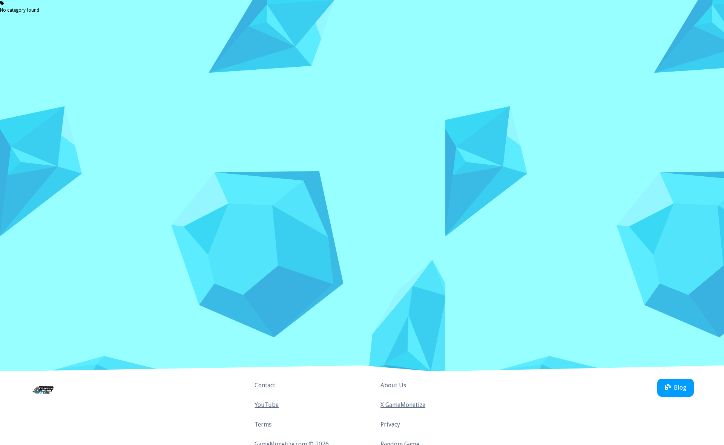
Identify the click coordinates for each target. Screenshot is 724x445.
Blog (680, 387)
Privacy (390, 424)
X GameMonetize (402, 404)
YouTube (267, 404)
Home (43, 390)
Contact (265, 385)
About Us (393, 385)
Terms (263, 424)
